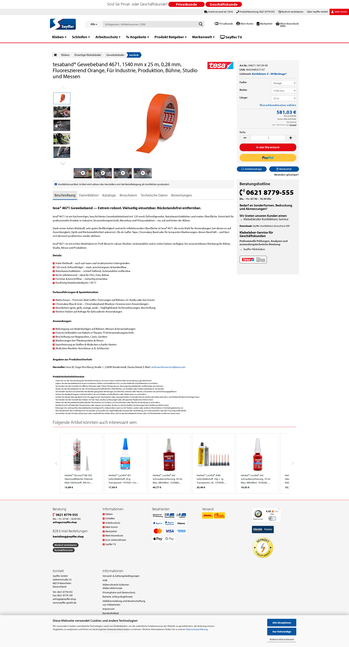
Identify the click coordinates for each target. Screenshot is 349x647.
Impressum (109, 608)
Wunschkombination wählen (278, 105)
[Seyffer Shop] (65, 24)
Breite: (243, 89)
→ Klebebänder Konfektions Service (264, 219)
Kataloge (109, 195)
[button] (61, 163)
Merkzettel (265, 23)
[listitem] (81, 463)
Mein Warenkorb (114, 535)
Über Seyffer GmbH (317, 11)
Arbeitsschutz (106, 37)
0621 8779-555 (66, 515)
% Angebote (136, 37)
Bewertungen (181, 195)
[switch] (272, 518)
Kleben (58, 37)
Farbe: (243, 82)
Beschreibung (65, 195)
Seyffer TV (233, 37)
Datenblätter (89, 195)
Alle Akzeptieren (281, 622)
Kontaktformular (64, 550)
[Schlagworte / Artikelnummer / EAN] (200, 24)
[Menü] (279, 510)
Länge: (244, 97)
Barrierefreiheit (111, 613)
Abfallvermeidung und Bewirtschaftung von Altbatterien (124, 602)
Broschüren (128, 195)
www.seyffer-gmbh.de (64, 602)
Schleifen (79, 37)
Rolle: (243, 132)
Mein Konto (246, 23)
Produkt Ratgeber (169, 37)
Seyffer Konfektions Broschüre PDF (271, 226)
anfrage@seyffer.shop (64, 599)
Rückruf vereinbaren (292, 11)
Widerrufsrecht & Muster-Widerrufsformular (116, 586)
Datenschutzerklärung (197, 629)
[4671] (154, 124)
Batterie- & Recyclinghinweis (118, 596)
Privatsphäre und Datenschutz (119, 592)
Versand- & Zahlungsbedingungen (121, 576)
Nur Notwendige (281, 631)
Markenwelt (202, 37)
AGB (105, 580)
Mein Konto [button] (340, 11)
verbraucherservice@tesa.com (168, 367)
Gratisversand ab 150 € (220, 11)
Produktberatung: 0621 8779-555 (257, 11)
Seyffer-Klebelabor (254, 249)
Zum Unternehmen (115, 540)
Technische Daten (154, 195)
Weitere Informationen (282, 639)
